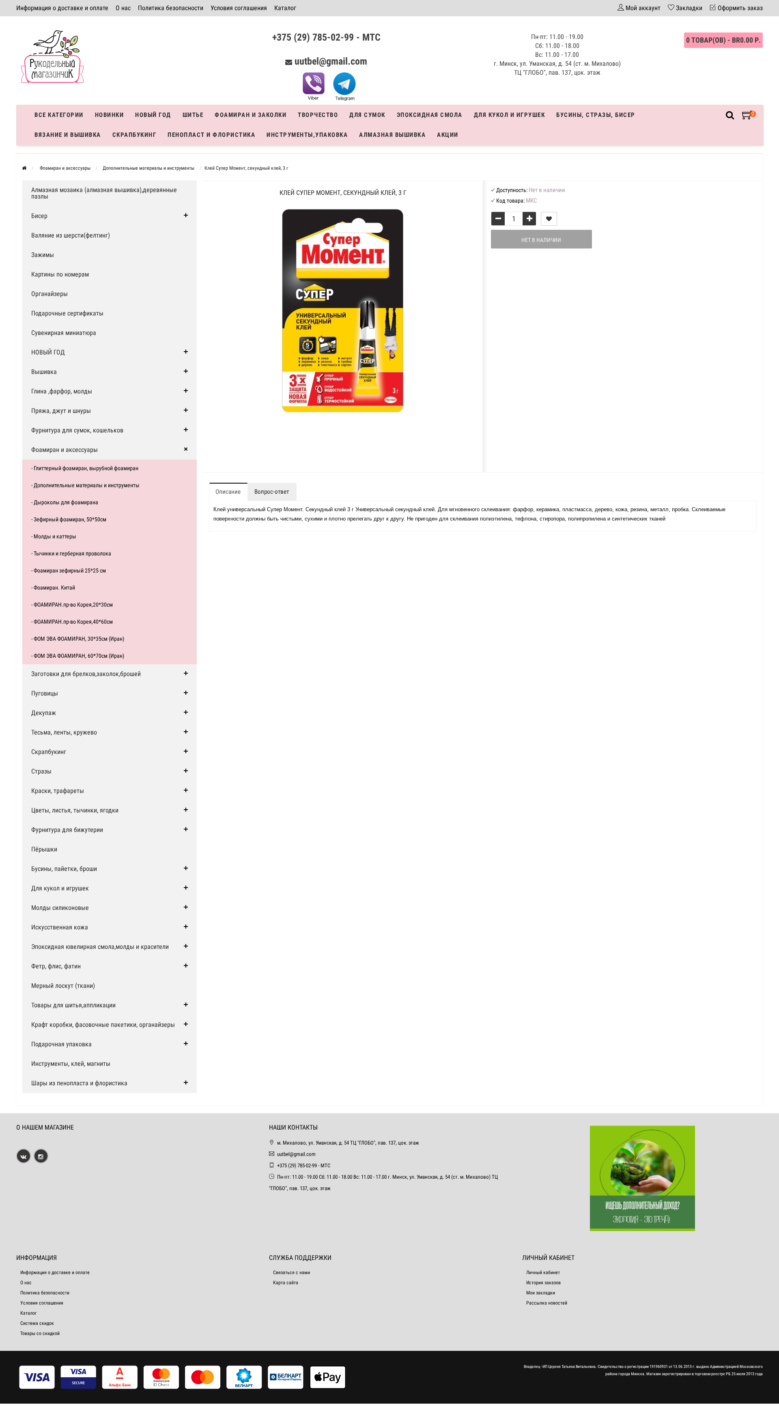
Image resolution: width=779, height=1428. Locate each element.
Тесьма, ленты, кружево (64, 732)
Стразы (41, 771)
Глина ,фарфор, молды (61, 391)
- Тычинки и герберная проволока (71, 553)
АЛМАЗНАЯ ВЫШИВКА (392, 134)
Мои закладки (540, 1293)
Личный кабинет (543, 1272)
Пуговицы (44, 693)
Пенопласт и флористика (211, 134)
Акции (447, 134)
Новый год (153, 115)
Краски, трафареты (57, 791)
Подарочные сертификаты (67, 313)
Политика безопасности (170, 8)
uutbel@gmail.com (331, 61)
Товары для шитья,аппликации (73, 1005)
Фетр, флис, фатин (56, 966)
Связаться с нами (291, 1272)
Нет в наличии (541, 240)
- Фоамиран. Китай (53, 587)
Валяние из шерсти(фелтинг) (70, 235)
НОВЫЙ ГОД (48, 352)
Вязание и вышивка (67, 134)
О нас (123, 8)
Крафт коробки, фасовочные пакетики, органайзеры (103, 1024)
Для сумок (367, 115)
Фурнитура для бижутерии (67, 830)
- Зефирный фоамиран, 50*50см (68, 519)
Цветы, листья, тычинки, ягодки (74, 810)
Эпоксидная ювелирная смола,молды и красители (100, 947)
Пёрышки (44, 849)
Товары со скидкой (40, 1333)
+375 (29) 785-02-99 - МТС (326, 37)
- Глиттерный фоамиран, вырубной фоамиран (84, 468)
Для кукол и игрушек (509, 115)
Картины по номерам (60, 274)
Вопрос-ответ (271, 491)
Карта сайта (285, 1282)
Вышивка (44, 372)
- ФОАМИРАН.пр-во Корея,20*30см (72, 604)
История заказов (543, 1282)
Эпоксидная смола (430, 115)
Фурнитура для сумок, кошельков (77, 430)
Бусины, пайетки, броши (64, 869)
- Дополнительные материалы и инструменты (85, 485)
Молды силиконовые (60, 908)
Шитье (193, 115)
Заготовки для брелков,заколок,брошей (86, 674)
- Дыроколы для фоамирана (64, 502)
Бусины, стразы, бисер (595, 115)
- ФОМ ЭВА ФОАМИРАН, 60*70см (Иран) (77, 655)
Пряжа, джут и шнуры (61, 411)
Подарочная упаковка (61, 1044)
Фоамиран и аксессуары (64, 450)
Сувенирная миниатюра (63, 333)
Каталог (285, 8)
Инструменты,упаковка (307, 134)
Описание (228, 491)
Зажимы (42, 255)
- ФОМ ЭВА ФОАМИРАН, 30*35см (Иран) (77, 638)
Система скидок (37, 1323)
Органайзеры (49, 294)
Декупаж (43, 713)
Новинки (109, 115)
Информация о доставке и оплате (62, 8)
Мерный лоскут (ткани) (63, 985)
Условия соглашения (239, 8)
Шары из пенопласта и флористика (79, 1083)
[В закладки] (549, 219)
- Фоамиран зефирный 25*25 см (68, 570)
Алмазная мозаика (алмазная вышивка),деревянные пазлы (104, 193)
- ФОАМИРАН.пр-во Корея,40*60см (72, 621)
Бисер (39, 216)
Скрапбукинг (134, 134)
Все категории (59, 115)
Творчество (318, 115)
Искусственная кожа (59, 927)
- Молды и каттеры (53, 536)
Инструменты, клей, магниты (70, 1063)
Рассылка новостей (546, 1303)
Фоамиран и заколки (250, 115)
